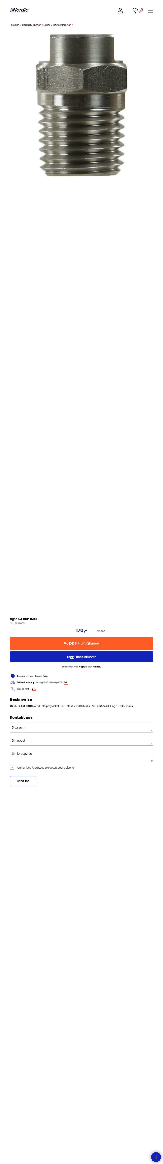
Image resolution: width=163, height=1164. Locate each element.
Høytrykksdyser (62, 25)
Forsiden (14, 25)
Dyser (47, 25)
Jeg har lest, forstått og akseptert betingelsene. (46, 767)
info (66, 682)
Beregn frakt (41, 676)
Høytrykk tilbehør (31, 25)
